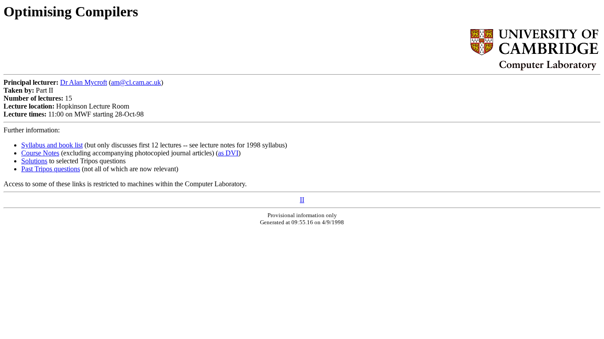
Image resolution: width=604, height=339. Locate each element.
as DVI (228, 153)
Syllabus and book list (52, 145)
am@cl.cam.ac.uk (136, 82)
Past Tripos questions (50, 169)
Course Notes (40, 153)
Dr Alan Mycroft (83, 82)
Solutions (34, 161)
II (302, 199)
